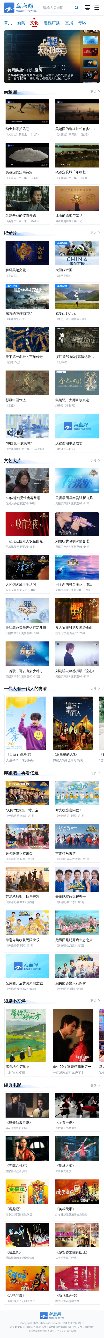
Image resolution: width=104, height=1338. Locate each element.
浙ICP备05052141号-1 (71, 1323)
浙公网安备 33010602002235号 (28, 1326)
